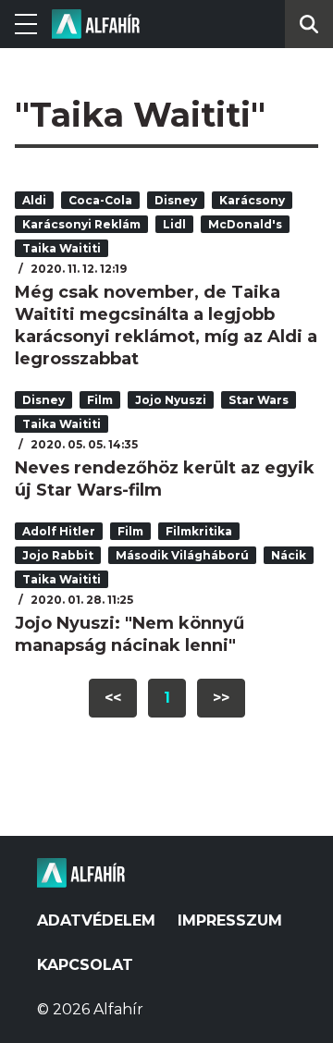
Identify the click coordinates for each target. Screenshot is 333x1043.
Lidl (174, 224)
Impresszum (230, 920)
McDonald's (245, 224)
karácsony (252, 200)
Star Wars (258, 400)
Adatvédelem (96, 920)
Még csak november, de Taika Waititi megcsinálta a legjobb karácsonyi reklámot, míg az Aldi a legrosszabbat (166, 325)
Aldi (34, 200)
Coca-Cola (100, 200)
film (100, 400)
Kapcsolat (85, 965)
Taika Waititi (61, 248)
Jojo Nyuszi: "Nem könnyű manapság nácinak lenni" (129, 634)
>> (221, 697)
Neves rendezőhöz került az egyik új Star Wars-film (164, 479)
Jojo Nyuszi (170, 400)
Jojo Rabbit (57, 555)
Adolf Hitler (58, 531)
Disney (175, 200)
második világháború (182, 555)
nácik (288, 555)
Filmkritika (199, 531)
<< (113, 697)
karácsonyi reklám (81, 224)
